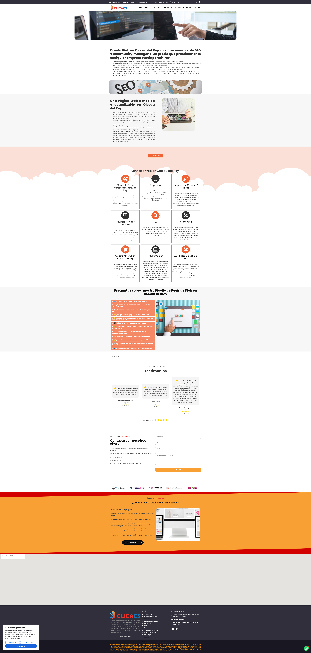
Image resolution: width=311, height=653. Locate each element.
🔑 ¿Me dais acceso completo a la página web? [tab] (131, 340)
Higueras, (130, 647)
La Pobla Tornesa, (165, 648)
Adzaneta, (192, 644)
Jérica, (137, 647)
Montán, (166, 647)
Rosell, (175, 648)
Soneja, (158, 648)
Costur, (162, 646)
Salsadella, (183, 648)
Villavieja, (135, 650)
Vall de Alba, (144, 649)
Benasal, (120, 645)
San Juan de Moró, (197, 648)
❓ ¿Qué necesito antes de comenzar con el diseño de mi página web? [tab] (132, 305)
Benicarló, (124, 645)
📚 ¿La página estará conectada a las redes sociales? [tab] (133, 348)
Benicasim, (128, 645)
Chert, (131, 646)
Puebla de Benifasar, (150, 648)
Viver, (156, 650)
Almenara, (153, 645)
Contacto (196, 7)
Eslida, (176, 646)
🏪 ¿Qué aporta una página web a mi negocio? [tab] (131, 301)
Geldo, (123, 647)
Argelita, (183, 645)
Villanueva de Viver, (118, 650)
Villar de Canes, (125, 650)
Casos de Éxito (157, 7)
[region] (21, 637)
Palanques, (112, 648)
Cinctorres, (147, 646)
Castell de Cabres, (166, 645)
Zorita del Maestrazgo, (161, 650)
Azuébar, (193, 645)
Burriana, (147, 645)
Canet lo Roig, (159, 645)
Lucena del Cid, (142, 647)
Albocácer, (199, 644)
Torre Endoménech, (119, 649)
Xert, (134, 646)
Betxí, (141, 645)
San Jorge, (112, 648)
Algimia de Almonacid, (137, 645)
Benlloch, (138, 645)
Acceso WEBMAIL (125, 636)
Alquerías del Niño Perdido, (161, 645)
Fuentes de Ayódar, (114, 647)
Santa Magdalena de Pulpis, (135, 648)
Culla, (173, 646)
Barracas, (197, 645)
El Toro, (188, 648)
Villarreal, (131, 650)
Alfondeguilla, (129, 645)
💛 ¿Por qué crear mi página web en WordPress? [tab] (131, 315)
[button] (306, 648)
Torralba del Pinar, (193, 648)
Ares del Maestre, (177, 645)
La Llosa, (148, 647)
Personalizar (12, 642)
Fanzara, (184, 646)
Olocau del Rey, (187, 647)
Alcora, (118, 645)
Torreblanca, (126, 649)
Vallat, (161, 649)
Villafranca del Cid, (177, 649)
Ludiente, (152, 647)
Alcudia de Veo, (123, 645)
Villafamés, (170, 649)
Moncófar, (163, 647)
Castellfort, (172, 645)
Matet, (159, 647)
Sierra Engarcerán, (153, 648)
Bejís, (200, 645)
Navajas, (179, 647)
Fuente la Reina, (197, 646)
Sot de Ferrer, (163, 648)
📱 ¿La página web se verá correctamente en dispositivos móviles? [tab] (129, 332)
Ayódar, (189, 645)
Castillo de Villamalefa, (194, 645)
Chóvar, (143, 646)
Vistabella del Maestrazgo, (149, 650)
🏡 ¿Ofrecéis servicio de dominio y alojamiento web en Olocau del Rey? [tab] (132, 327)
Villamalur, (192, 649)
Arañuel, (171, 645)
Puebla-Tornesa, (158, 648)
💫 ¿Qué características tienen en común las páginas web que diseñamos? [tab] (132, 319)
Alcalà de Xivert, (113, 645)
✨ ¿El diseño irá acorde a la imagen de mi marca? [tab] (132, 336)
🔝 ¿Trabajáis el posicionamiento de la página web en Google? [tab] (132, 344)
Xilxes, (128, 646)
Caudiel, (112, 646)
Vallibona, (165, 649)
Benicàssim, (133, 645)
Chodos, (137, 646)
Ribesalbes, (171, 648)
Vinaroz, (142, 650)
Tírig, (176, 648)
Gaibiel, (120, 647)
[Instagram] (176, 629)
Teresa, (173, 648)
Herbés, (126, 647)
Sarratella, (147, 648)
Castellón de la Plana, (184, 645)
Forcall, (192, 646)
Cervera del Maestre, (118, 646)
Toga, (183, 648)
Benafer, (112, 645)
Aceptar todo (21, 646)
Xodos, (140, 646)
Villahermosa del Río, (185, 649)
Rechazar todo (28, 642)
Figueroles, (188, 646)
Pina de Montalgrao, (126, 648)
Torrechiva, (131, 649)
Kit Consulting (179, 7)
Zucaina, (168, 650)
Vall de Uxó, (157, 649)
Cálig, (154, 645)
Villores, (138, 650)
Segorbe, (143, 648)
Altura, (168, 645)
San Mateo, (121, 648)
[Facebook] (172, 629)
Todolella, (179, 648)
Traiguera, (136, 649)
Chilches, (125, 646)
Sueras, (167, 648)
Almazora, (144, 645)
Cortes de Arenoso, (156, 646)
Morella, (175, 647)
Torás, (185, 648)
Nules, (182, 647)
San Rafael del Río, (189, 648)
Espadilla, (180, 646)
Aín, (196, 644)
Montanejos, (171, 647)
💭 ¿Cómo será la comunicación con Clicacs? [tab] (130, 323)
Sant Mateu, (126, 648)
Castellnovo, (177, 645)
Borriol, (143, 645)
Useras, (140, 649)
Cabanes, (151, 645)
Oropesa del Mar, (197, 647)
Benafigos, (116, 645)
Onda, (192, 647)
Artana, (186, 645)
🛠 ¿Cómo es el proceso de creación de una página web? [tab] (131, 310)
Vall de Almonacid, (151, 649)
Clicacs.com (166, 642)
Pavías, (116, 648)
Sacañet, (179, 648)
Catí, (200, 645)
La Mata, (156, 647)
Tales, (170, 648)
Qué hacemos (143, 7)
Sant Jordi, (117, 648)
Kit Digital (167, 7)
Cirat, (151, 646)
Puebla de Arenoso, (142, 648)
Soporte (188, 7)
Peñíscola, (120, 648)
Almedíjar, (148, 645)
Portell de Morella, (134, 648)
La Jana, (134, 647)
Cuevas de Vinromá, (168, 646)
